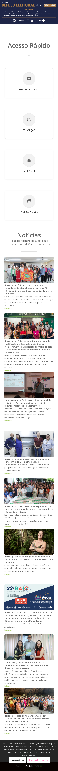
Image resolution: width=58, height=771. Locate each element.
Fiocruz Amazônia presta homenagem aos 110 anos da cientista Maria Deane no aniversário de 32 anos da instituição (28, 509)
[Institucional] (29, 78)
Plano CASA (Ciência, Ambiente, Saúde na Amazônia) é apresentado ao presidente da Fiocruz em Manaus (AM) (26, 665)
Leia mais (8, 308)
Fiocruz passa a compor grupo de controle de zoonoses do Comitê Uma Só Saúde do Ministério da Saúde (28, 559)
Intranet (29, 171)
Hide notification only (38, 760)
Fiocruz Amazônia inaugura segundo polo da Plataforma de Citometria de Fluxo (26, 460)
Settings (29, 766)
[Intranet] (29, 160)
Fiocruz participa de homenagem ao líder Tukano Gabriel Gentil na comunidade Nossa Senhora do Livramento (26, 718)
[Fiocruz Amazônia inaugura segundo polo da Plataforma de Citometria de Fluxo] (29, 444)
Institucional (29, 89)
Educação (29, 130)
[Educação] (29, 119)
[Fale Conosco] (29, 201)
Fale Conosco (29, 211)
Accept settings (17, 760)
